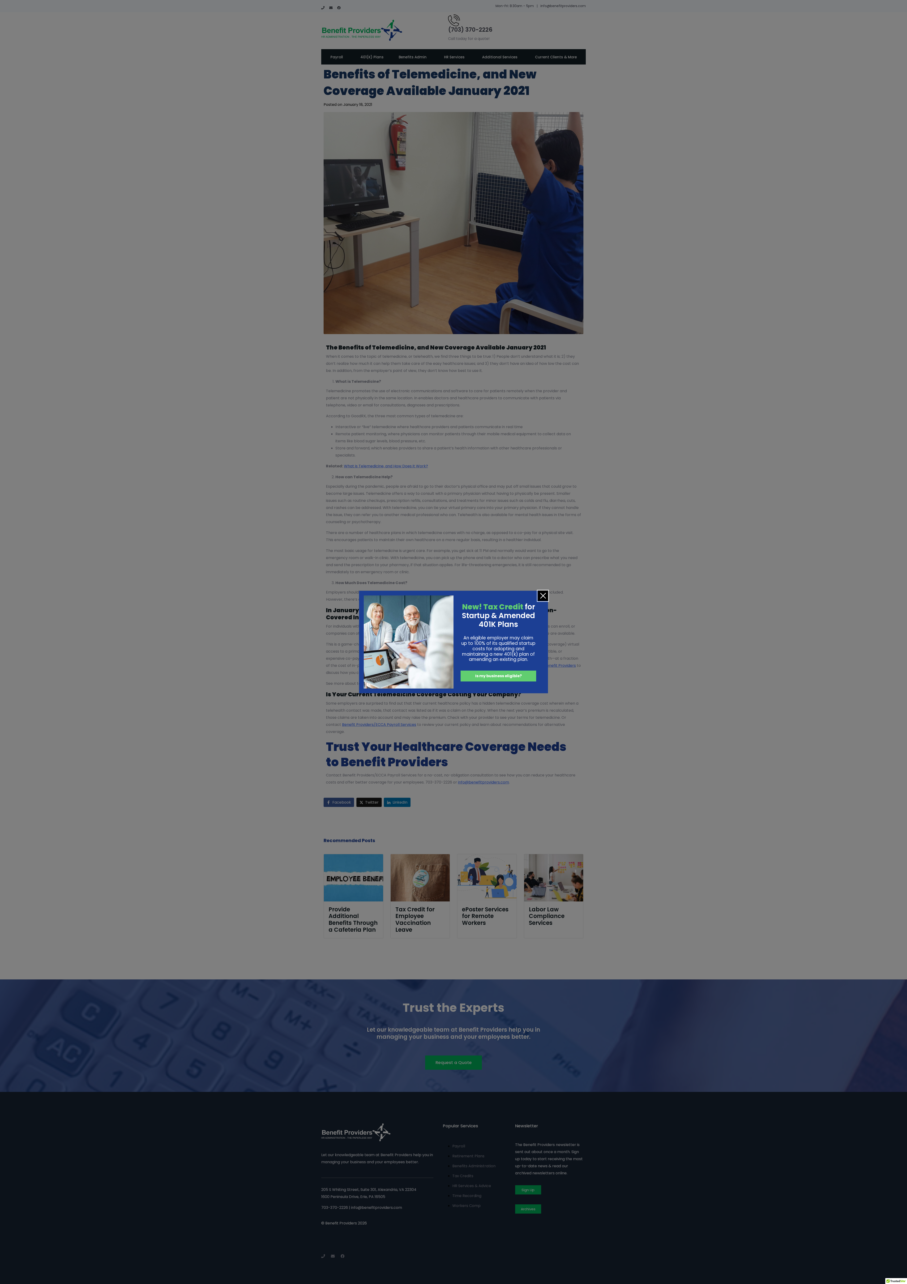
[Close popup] (543, 596)
